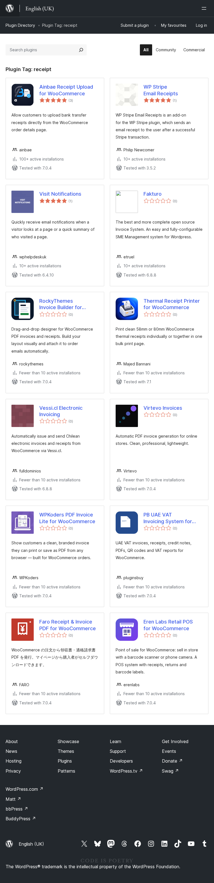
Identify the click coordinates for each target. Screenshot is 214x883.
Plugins (65, 761)
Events (169, 751)
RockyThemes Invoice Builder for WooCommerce (60, 304)
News (11, 751)
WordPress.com (24, 789)
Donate (172, 761)
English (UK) (31, 844)
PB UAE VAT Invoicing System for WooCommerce (168, 518)
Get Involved (175, 741)
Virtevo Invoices (163, 408)
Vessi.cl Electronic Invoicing (60, 411)
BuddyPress (21, 818)
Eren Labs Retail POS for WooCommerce (168, 625)
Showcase (68, 741)
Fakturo (153, 194)
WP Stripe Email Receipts (161, 90)
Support (118, 751)
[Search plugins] (81, 49)
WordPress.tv (126, 771)
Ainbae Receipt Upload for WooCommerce (66, 90)
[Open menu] (205, 8)
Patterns (66, 771)
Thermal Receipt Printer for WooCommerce (172, 304)
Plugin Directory (20, 25)
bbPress (17, 809)
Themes (66, 751)
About (12, 741)
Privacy (13, 771)
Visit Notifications (60, 194)
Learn (115, 741)
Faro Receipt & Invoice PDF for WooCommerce (67, 625)
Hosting (13, 761)
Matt (13, 799)
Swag (170, 771)
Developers (121, 761)
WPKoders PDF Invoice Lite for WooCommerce (67, 518)
